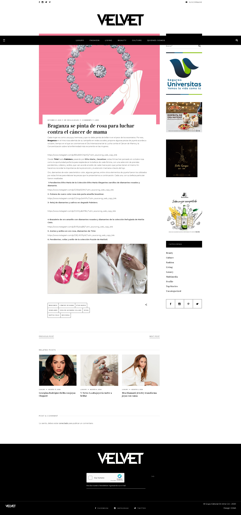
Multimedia (172, 276)
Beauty (169, 253)
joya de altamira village (70, 310)
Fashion (170, 262)
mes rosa (66, 315)
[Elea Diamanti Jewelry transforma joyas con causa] (141, 370)
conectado (63, 423)
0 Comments (87, 120)
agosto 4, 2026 (96, 389)
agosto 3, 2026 (137, 389)
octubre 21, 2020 (54, 120)
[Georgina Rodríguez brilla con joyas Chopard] (58, 370)
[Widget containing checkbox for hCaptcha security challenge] (105, 477)
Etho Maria (81, 305)
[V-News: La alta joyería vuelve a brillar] (99, 370)
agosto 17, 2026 (54, 389)
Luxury (42, 389)
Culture (170, 257)
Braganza (53, 305)
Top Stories (172, 286)
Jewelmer (53, 310)
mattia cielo (54, 315)
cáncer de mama (67, 305)
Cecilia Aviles (73, 120)
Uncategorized (173, 291)
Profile (169, 281)
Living (169, 267)
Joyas (86, 310)
